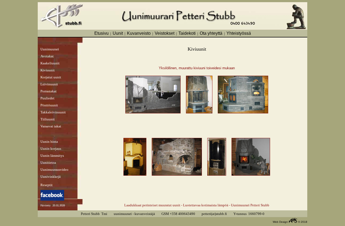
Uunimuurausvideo (54, 170)
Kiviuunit (47, 70)
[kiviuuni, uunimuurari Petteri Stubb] (243, 112)
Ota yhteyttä (211, 33)
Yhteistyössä (238, 33)
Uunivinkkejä (50, 177)
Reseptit (46, 185)
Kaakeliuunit (50, 63)
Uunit (118, 33)
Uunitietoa (48, 163)
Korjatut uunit (50, 77)
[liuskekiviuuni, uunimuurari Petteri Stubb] (153, 112)
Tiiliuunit (47, 119)
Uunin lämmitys (52, 156)
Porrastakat (48, 91)
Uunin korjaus (50, 149)
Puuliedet (47, 98)
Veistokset (164, 33)
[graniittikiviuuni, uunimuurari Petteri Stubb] (217, 174)
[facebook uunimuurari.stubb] (52, 199)
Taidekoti (187, 33)
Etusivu (101, 33)
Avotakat (47, 56)
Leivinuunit (49, 84)
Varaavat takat (50, 126)
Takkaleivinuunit (53, 112)
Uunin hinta (49, 142)
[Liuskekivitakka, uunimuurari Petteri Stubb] (251, 174)
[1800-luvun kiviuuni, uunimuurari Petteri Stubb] (177, 174)
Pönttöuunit (49, 105)
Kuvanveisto (139, 33)
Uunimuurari (49, 49)
